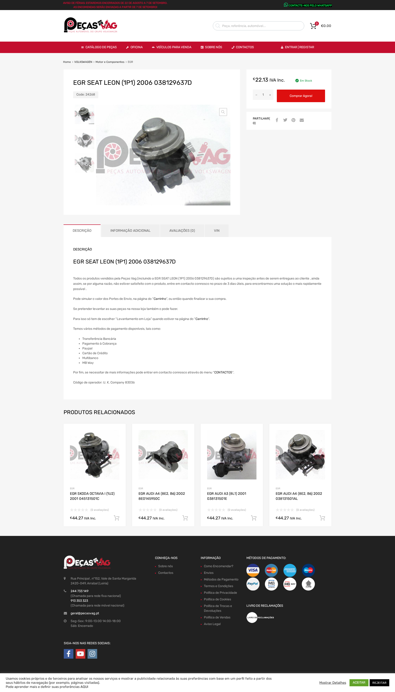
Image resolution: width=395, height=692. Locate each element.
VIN (216, 231)
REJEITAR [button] (379, 682)
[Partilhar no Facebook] (276, 120)
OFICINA (137, 47)
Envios (209, 573)
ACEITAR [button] (359, 682)
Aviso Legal (212, 624)
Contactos (245, 47)
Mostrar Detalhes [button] (332, 683)
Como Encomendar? (218, 566)
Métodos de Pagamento (221, 579)
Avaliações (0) (182, 231)
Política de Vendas (217, 617)
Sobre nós (165, 566)
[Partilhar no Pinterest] (293, 120)
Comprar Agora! (301, 96)
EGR (72, 488)
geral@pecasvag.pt (85, 613)
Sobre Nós (213, 47)
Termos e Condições (218, 586)
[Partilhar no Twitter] (285, 120)
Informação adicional (130, 231)
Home (67, 62)
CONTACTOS (223, 372)
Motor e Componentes (110, 62)
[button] (223, 112)
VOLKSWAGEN (83, 62)
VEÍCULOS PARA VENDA (173, 47)
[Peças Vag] (92, 32)
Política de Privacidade (220, 593)
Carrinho (160, 299)
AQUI (84, 687)
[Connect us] (68, 654)
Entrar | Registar (299, 47)
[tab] (82, 230)
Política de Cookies (217, 599)
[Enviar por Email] (301, 120)
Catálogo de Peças (101, 47)
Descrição (82, 231)
